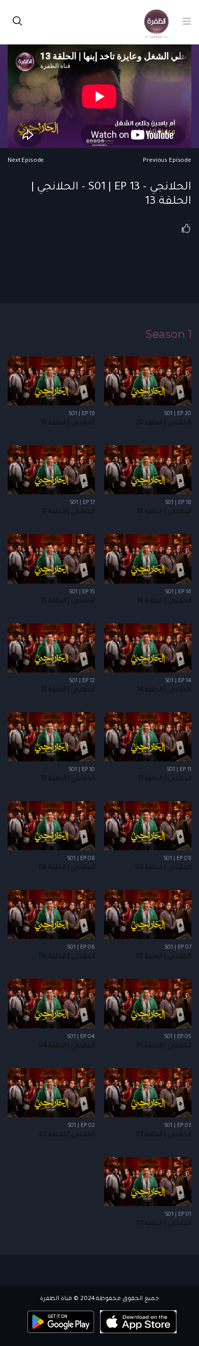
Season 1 (168, 334)
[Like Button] (186, 228)
